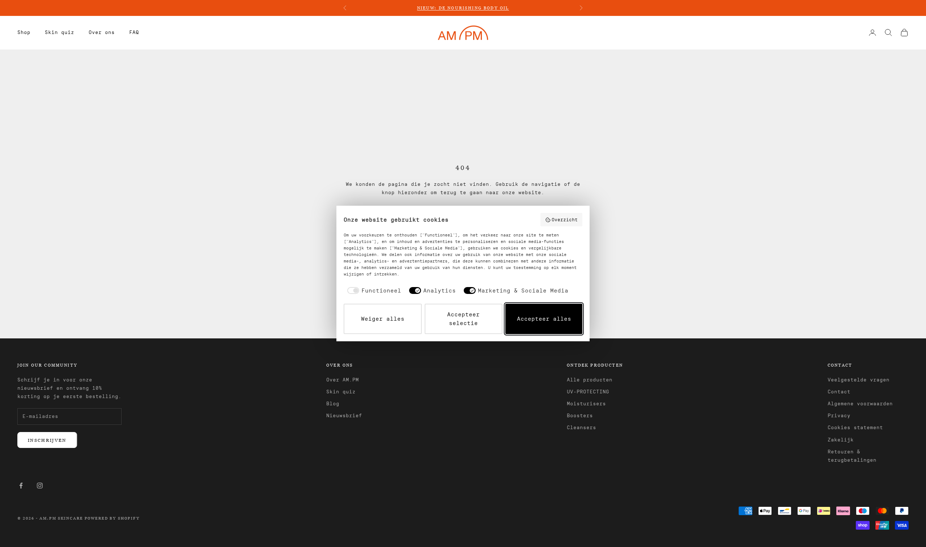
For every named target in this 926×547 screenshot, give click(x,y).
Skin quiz (59, 32)
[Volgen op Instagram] (39, 485)
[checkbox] (373, 290)
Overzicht (565, 219)
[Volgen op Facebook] (21, 485)
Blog (332, 404)
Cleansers (581, 428)
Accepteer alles (544, 319)
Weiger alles (382, 319)
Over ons (102, 32)
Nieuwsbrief (344, 416)
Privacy (839, 416)
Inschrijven (47, 440)
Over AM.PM (342, 380)
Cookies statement (855, 428)
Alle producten (589, 380)
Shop (23, 32)
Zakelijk (841, 440)
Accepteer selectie (463, 318)
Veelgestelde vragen (858, 380)
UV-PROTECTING (588, 392)
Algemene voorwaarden (860, 404)
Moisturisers (586, 404)
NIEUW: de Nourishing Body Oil (463, 7)
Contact (839, 392)
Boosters (580, 416)
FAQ (134, 32)
